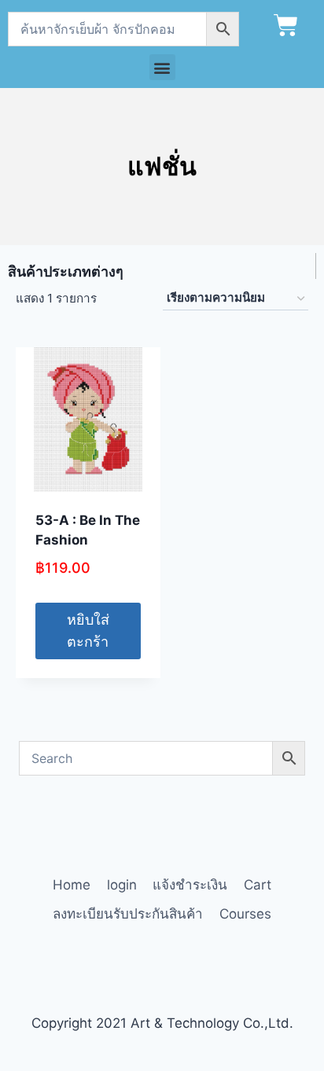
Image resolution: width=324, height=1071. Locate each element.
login (122, 885)
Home (71, 885)
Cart (257, 885)
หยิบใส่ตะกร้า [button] (88, 631)
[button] (162, 67)
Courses (245, 914)
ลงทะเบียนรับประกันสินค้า (128, 914)
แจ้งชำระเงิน (190, 885)
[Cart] (286, 25)
